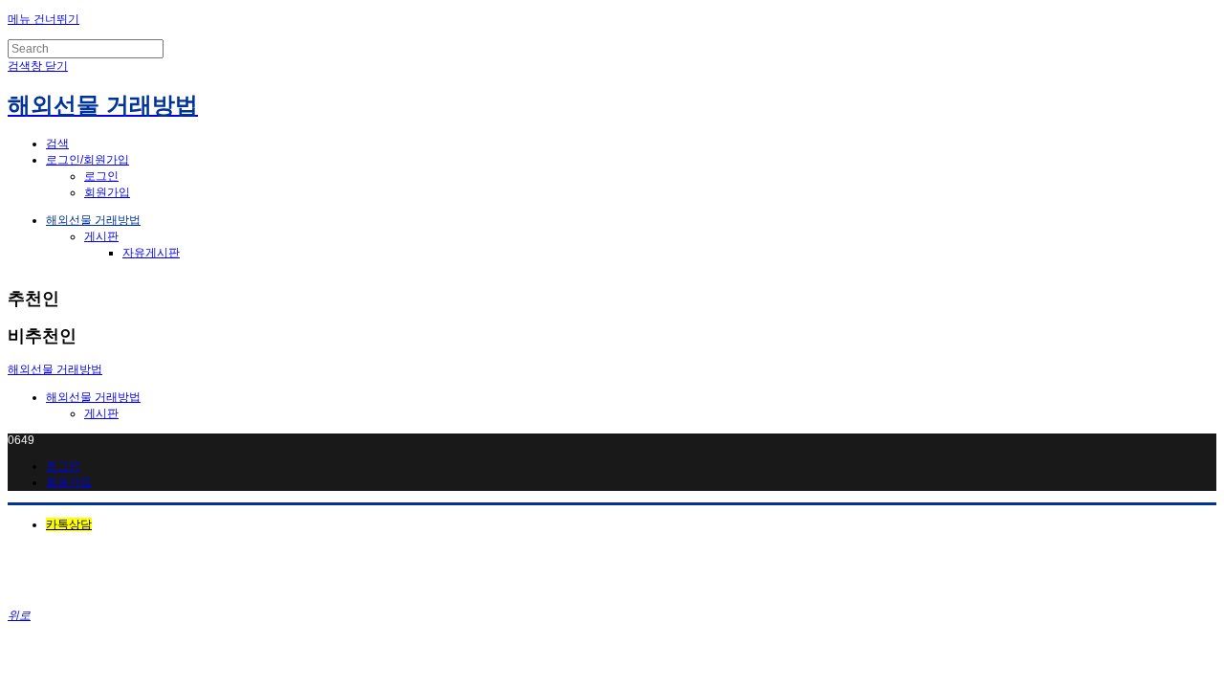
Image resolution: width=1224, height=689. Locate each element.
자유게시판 (151, 252)
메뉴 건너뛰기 (43, 19)
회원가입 (107, 192)
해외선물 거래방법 (93, 220)
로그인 (101, 176)
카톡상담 (69, 524)
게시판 (101, 236)
